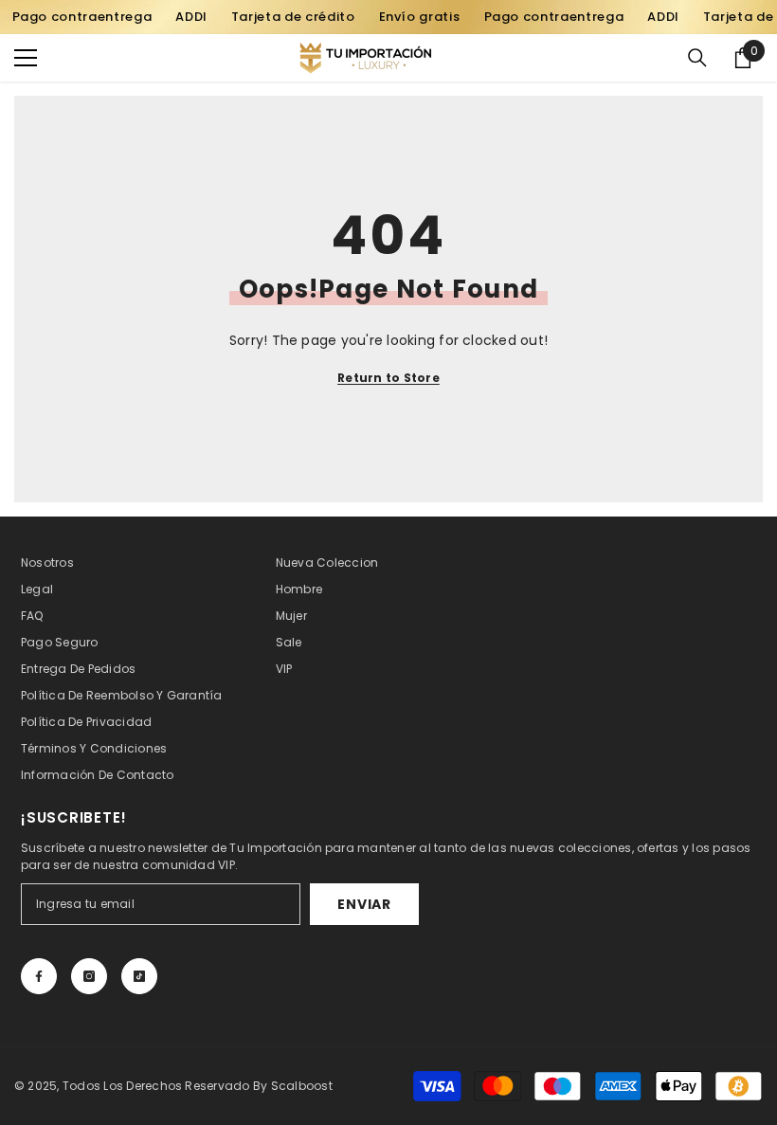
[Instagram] (89, 976)
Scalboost (302, 1086)
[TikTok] (139, 976)
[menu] (25, 57)
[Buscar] (697, 57)
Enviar (363, 904)
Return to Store (388, 378)
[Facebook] (39, 976)
